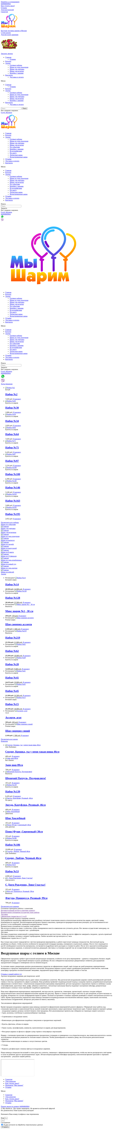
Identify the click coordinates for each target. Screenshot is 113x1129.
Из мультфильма (16, 151)
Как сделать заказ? (8, 6)
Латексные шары (16, 155)
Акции (7, 63)
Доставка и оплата (17, 77)
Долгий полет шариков (9, 35)
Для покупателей (7, 10)
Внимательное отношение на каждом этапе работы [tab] (20, 926)
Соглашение (5, 1122)
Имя (2, 1118)
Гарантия (4, 12)
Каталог (8, 61)
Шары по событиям (8, 524)
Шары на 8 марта (7, 552)
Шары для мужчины (8, 532)
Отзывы (4, 8)
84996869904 (6, 4)
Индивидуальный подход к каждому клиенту (18, 910)
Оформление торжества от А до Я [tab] (13, 938)
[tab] (56, 910)
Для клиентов (10, 1081)
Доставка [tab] (4, 932)
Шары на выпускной (9, 548)
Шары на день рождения (19, 67)
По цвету (13, 153)
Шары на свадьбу (7, 544)
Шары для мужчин (17, 71)
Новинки (4, 741)
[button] (6, 33)
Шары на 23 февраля (8, 556)
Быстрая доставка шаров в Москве (14, 31)
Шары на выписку (8, 540)
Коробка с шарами (17, 73)
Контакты (9, 75)
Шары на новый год (8, 564)
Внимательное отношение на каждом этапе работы (20, 912)
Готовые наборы (16, 65)
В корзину (17, 399)
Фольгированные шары (18, 157)
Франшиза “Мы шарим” (14, 1085)
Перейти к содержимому (10, 2)
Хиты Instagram (6, 384)
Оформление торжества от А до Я (13, 916)
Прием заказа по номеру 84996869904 (15, 1106)
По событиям (15, 147)
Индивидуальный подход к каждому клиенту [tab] (18, 918)
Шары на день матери (9, 568)
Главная (8, 57)
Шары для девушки (17, 69)
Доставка (4, 914)
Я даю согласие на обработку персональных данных (23, 1125)
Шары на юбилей (7, 572)
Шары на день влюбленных (11, 560)
